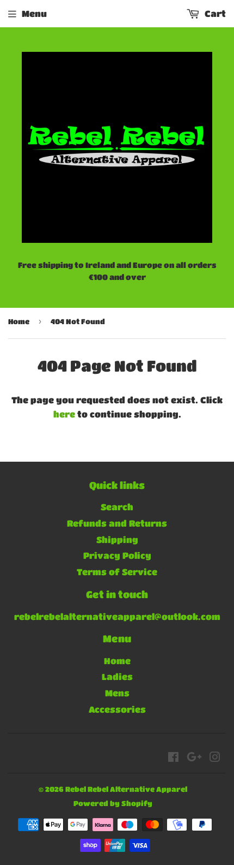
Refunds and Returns (117, 523)
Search (117, 507)
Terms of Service (117, 571)
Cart (214, 13)
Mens (117, 693)
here (64, 414)
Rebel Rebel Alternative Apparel (126, 789)
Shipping (117, 539)
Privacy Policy (117, 555)
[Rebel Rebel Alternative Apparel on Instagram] (215, 758)
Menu (34, 13)
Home (18, 321)
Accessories (117, 709)
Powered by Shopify (112, 803)
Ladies (117, 676)
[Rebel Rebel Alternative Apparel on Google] (194, 758)
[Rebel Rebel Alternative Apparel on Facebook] (173, 758)
